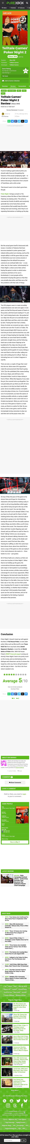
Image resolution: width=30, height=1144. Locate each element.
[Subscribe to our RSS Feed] (4, 1101)
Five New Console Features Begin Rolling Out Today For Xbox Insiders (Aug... (15, 971)
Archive (24, 992)
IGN (14, 1125)
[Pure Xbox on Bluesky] (25, 1101)
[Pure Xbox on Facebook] (22, 1106)
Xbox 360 (12, 60)
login (24, 794)
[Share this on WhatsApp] (8, 121)
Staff (15, 986)
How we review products (15, 687)
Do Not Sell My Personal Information (18, 1115)
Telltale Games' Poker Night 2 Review (11, 100)
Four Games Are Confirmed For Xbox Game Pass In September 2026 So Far (16, 918)
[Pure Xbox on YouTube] (11, 1101)
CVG (19, 1128)
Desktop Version (21, 995)
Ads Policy (17, 992)
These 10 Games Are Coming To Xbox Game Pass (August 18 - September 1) (16, 932)
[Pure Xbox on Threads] (15, 1106)
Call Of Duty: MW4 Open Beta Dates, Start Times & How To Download (16, 965)
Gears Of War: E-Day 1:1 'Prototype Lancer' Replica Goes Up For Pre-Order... (16, 939)
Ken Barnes (5, 116)
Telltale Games (5, 817)
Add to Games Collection (12, 81)
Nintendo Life (13, 1119)
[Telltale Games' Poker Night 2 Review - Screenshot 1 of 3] (15, 159)
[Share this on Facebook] (15, 121)
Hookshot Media (13, 1111)
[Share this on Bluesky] (12, 121)
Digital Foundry (20, 1122)
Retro (3, 93)
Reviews (13, 86)
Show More (14, 1090)
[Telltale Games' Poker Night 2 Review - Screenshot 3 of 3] (15, 485)
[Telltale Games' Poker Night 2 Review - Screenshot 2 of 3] (15, 294)
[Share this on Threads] (22, 121)
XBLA (18, 90)
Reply (20, 771)
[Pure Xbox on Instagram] (8, 1106)
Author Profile (12, 771)
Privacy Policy (22, 989)
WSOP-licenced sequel (13, 654)
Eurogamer (20, 1125)
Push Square (22, 1119)
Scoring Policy (15, 689)
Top (5, 986)
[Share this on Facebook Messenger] (26, 121)
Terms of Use (8, 992)
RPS (24, 1128)
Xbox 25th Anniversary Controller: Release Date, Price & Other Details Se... (16, 925)
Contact (14, 989)
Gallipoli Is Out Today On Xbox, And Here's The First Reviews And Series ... (16, 959)
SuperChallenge (20, 767)
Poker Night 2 (11, 90)
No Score (5, 76)
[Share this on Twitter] (19, 121)
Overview (5, 86)
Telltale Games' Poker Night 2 (15, 52)
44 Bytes (20, 1113)
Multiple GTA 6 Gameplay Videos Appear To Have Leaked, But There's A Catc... (15, 978)
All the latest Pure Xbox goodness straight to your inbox (15, 1136)
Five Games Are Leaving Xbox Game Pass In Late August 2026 (16, 953)
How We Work (22, 986)
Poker (24, 90)
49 (11, 882)
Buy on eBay (14, 842)
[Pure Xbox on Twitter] (18, 1101)
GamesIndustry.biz (10, 1128)
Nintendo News (6, 1125)
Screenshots (22, 86)
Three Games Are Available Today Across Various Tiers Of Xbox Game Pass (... (15, 946)
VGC (27, 1125)
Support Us (7, 989)
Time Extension (9, 1122)
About (10, 986)
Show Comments (15, 782)
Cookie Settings (9, 995)
